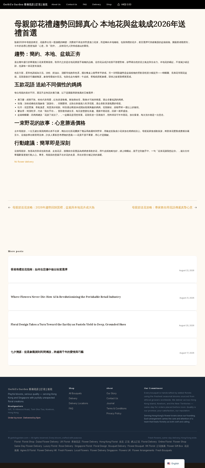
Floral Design (100, 446)
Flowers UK (125, 450)
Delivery (73, 398)
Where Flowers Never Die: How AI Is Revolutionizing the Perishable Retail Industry (66, 297)
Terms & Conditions (117, 408)
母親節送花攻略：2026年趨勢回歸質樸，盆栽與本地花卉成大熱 (53, 207)
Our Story (112, 393)
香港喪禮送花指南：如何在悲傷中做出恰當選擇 (39, 269)
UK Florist (65, 441)
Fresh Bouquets (164, 450)
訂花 (127, 441)
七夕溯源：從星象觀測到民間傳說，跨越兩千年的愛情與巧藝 (47, 352)
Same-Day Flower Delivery (28, 446)
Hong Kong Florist (108, 441)
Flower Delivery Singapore (104, 450)
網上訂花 (135, 441)
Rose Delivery (66, 446)
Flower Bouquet (136, 446)
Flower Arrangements (143, 450)
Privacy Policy (114, 413)
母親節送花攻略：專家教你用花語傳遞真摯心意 (162, 207)
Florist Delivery (149, 441)
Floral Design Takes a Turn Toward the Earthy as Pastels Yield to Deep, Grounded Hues (68, 324)
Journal (110, 403)
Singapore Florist (83, 446)
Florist (17, 441)
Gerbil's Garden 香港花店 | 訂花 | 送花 (25, 4)
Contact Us (112, 398)
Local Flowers (81, 450)
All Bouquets (75, 393)
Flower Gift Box (175, 446)
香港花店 (75, 441)
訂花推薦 (161, 446)
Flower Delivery (90, 441)
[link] (124, 4)
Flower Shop (179, 441)
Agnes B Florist (28, 450)
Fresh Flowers (65, 450)
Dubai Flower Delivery (47, 441)
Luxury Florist (50, 446)
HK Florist (150, 446)
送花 (121, 441)
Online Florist (165, 441)
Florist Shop (28, 441)
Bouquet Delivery (117, 446)
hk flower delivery (24, 161)
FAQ (71, 408)
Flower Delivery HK (47, 450)
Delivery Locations (78, 403)
